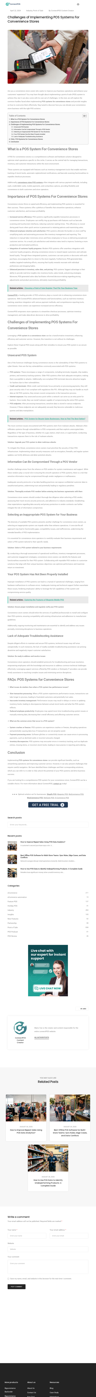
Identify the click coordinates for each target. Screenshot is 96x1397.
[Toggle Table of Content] (83, 116)
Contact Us (31, 1393)
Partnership (12, 923)
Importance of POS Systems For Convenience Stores (30, 122)
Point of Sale (38, 11)
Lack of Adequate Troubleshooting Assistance (28, 136)
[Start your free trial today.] (48, 805)
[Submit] (86, 825)
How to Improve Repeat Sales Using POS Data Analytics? (26, 1131)
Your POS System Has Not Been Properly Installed (29, 134)
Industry (29, 11)
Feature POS (12, 901)
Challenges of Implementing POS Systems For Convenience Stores (35, 124)
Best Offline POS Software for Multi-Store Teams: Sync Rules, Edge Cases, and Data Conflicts (70, 1133)
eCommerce (12, 893)
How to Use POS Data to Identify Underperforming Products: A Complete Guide (48, 1183)
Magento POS (62, 794)
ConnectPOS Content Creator (62, 11)
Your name (12, 1230)
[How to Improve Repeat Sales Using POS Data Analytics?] (12, 846)
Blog (51, 1388)
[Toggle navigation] (78, 4)
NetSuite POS (49, 798)
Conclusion (15, 142)
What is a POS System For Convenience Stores (28, 119)
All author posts (41, 1037)
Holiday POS (12, 906)
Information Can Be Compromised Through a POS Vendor (32, 129)
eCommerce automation (17, 897)
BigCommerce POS (76, 794)
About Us (31, 1388)
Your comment (13, 1257)
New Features (13, 919)
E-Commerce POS (62, 798)
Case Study (54, 1393)
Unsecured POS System (21, 127)
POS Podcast (13, 932)
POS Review (12, 936)
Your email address (58, 1230)
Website (11, 1243)
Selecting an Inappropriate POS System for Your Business (32, 132)
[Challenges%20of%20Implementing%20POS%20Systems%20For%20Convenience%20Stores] (36, 1056)
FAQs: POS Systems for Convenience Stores (27, 139)
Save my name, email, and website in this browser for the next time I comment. (41, 1279)
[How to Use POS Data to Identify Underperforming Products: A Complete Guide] (12, 872)
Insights (11, 914)
